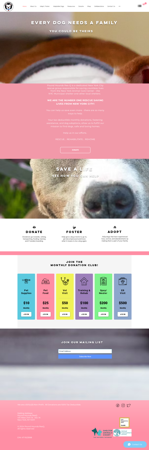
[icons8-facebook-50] (118, 405)
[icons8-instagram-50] (123, 405)
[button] (144, 3)
